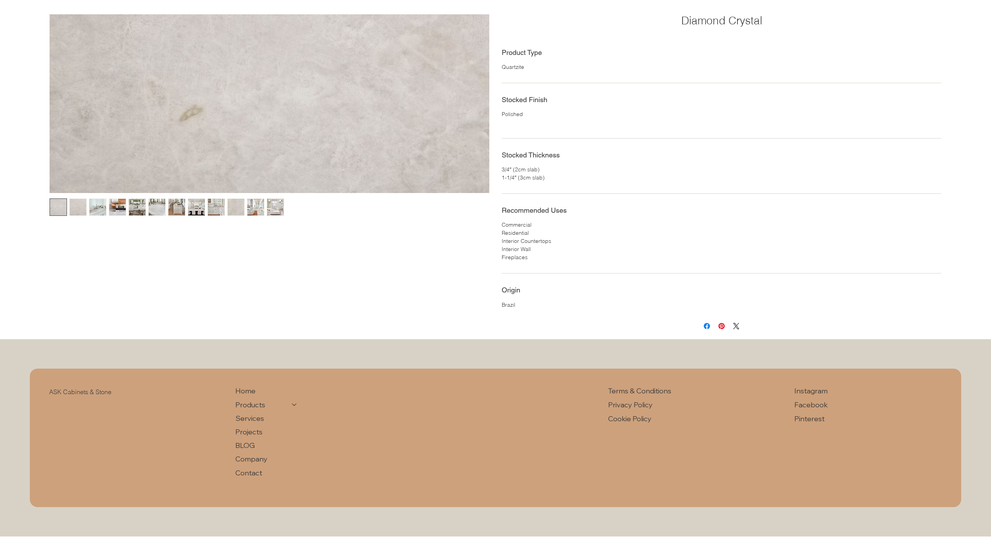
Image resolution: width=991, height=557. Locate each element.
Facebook (811, 404)
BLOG (245, 445)
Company (251, 458)
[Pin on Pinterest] (721, 326)
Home (245, 390)
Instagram (811, 390)
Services (249, 418)
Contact (248, 472)
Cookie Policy (630, 418)
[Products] (294, 405)
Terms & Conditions (640, 390)
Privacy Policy (630, 404)
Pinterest (809, 418)
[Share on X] (736, 326)
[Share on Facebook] (707, 326)
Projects (248, 431)
